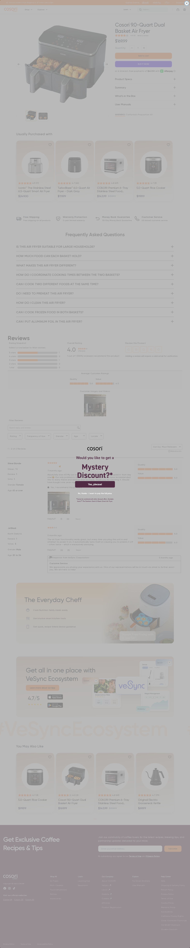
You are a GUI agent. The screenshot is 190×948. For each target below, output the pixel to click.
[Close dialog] (186, 3)
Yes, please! (95, 484)
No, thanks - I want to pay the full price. (95, 493)
